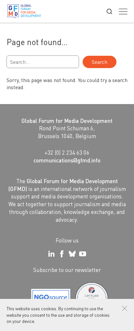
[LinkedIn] (51, 253)
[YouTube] (82, 253)
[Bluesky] (72, 253)
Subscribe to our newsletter (67, 269)
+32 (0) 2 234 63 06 (67, 152)
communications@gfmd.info (67, 160)
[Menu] (123, 11)
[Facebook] (61, 253)
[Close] (124, 308)
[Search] (109, 11)
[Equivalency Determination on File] (50, 298)
